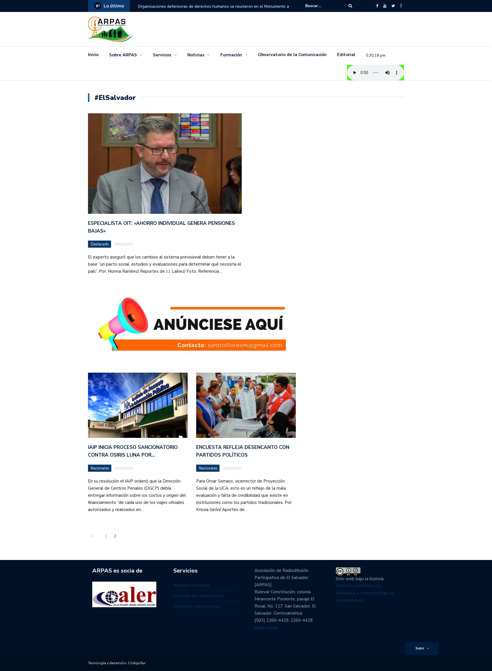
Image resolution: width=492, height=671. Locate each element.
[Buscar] (350, 6)
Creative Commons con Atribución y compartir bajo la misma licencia (364, 593)
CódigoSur (136, 663)
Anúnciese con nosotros (196, 606)
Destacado (100, 244)
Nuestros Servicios (191, 585)
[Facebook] (377, 6)
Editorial (346, 55)
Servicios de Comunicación (198, 596)
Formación (231, 55)
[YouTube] (384, 6)
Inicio (93, 55)
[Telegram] (401, 6)
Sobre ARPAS (123, 55)
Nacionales (100, 468)
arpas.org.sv (266, 628)
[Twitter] (393, 6)
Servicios (162, 55)
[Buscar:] (322, 6)
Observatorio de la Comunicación (292, 55)
